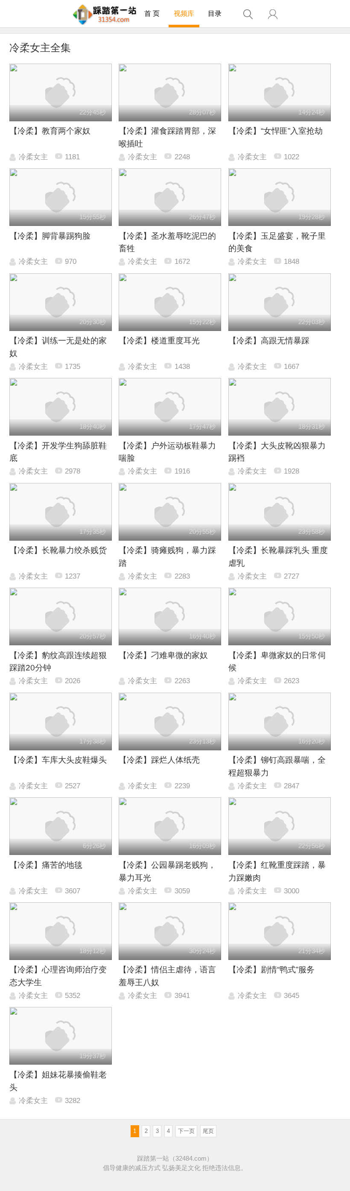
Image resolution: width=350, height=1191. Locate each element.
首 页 (152, 13)
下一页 (186, 1131)
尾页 (208, 1131)
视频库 (184, 13)
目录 (215, 13)
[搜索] (248, 14)
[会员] (272, 14)
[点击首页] (105, 14)
